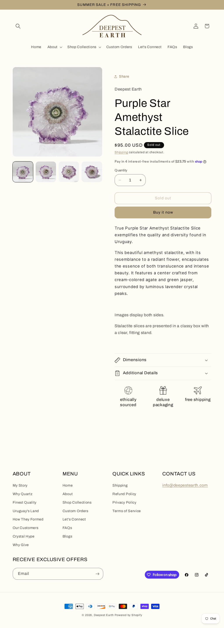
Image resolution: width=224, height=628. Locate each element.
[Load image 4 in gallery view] (92, 172)
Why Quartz (23, 494)
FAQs (67, 528)
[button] (18, 26)
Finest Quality (25, 502)
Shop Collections (77, 502)
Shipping (121, 152)
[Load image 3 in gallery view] (69, 172)
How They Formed (28, 519)
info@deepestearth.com (185, 485)
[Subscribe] (97, 574)
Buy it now (163, 212)
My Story (20, 485)
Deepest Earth (104, 615)
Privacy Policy (124, 502)
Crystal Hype (24, 536)
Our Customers (25, 528)
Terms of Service (126, 511)
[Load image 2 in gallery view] (46, 172)
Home (68, 485)
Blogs (67, 536)
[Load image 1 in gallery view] (23, 172)
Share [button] (124, 76)
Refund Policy (124, 494)
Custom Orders (75, 511)
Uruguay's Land (26, 511)
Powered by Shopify (128, 615)
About (68, 494)
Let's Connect (74, 519)
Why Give (21, 545)
